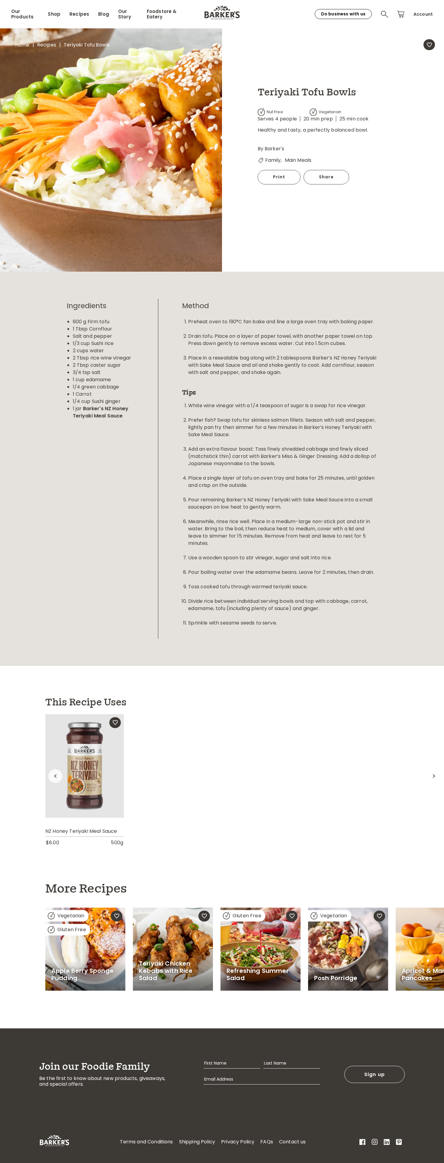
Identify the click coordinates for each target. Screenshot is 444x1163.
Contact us (292, 1142)
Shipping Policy (197, 1142)
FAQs (266, 1142)
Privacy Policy (237, 1142)
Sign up (374, 1074)
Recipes (79, 14)
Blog (103, 14)
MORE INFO (84, 778)
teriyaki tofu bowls (87, 44)
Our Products (22, 14)
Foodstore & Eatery (162, 14)
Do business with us (343, 14)
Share (326, 177)
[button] (384, 14)
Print (279, 177)
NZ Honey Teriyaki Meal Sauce (81, 831)
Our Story (124, 14)
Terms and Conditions (146, 1142)
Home (22, 44)
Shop (54, 14)
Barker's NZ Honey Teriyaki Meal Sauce (101, 412)
